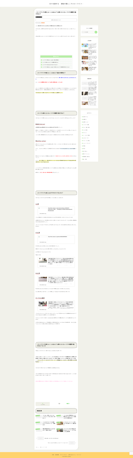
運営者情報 (57, 454)
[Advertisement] (56, 46)
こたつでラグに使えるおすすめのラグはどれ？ (50, 64)
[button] (96, 32)
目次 (55, 56)
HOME (53, 454)
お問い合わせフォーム (72, 454)
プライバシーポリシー (63, 454)
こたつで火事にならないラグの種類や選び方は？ (50, 62)
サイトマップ (79, 454)
